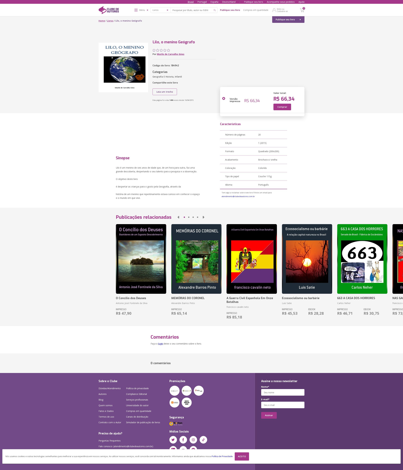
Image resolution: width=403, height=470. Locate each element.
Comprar (282, 106)
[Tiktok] (203, 440)
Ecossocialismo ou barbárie (300, 298)
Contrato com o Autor (110, 422)
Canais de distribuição (137, 416)
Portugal (202, 1)
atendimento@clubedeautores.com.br (238, 196)
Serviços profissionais (137, 399)
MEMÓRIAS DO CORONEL (188, 298)
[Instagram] (193, 440)
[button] (178, 217)
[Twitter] (173, 440)
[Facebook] (183, 440)
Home (102, 20)
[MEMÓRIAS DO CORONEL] (196, 259)
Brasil (191, 1)
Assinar (269, 415)
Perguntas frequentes (110, 440)
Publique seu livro (253, 1)
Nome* (265, 387)
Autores (103, 394)
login (160, 343)
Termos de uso (106, 416)
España (214, 1)
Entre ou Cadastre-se (282, 10)
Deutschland (229, 1)
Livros (110, 20)
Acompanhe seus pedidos (281, 1)
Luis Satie (287, 303)
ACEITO (242, 456)
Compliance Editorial (136, 394)
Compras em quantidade (255, 10)
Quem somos (106, 405)
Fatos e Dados (106, 411)
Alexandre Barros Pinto (183, 303)
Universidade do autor (137, 405)
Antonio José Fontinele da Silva (131, 303)
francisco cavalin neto (238, 306)
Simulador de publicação (143, 422)
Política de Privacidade (222, 456)
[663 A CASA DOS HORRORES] (362, 259)
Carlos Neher (344, 303)
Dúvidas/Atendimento (110, 388)
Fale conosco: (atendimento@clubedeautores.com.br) (126, 446)
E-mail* (265, 399)
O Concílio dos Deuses (131, 298)
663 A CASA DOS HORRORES (356, 298)
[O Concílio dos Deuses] (141, 259)
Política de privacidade (137, 388)
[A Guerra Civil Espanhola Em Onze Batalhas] (252, 259)
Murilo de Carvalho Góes (170, 54)
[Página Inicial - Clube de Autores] (109, 10)
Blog (101, 399)
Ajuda (301, 1)
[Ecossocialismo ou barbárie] (307, 259)
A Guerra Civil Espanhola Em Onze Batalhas (250, 300)
